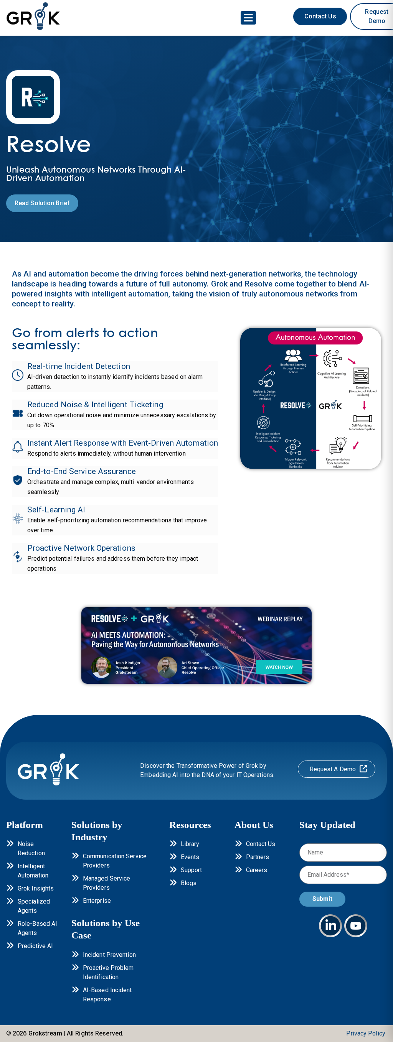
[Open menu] (248, 18)
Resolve (259, 283)
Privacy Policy (365, 1033)
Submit (322, 898)
